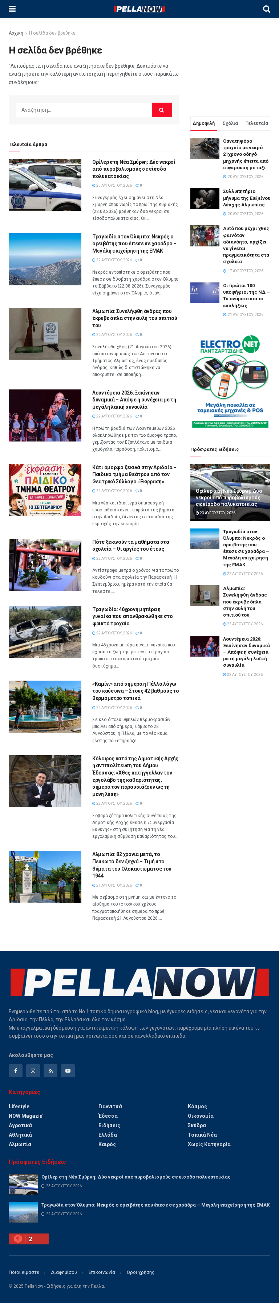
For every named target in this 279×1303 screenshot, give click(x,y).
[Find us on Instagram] (33, 1070)
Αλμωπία (20, 1144)
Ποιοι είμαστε (24, 1272)
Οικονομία (201, 1116)
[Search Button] (266, 9)
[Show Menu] (12, 9)
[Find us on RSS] (50, 1070)
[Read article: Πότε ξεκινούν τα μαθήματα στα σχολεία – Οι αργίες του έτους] (45, 565)
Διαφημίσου (64, 1272)
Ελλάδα (107, 1135)
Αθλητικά (20, 1135)
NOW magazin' (26, 1116)
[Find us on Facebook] (16, 1070)
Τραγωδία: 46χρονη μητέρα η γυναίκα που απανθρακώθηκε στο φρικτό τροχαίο (132, 616)
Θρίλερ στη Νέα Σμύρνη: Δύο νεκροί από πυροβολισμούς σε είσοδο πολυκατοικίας (133, 169)
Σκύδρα (197, 1125)
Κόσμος (197, 1106)
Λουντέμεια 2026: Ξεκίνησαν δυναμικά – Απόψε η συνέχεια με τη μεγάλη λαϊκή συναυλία (134, 400)
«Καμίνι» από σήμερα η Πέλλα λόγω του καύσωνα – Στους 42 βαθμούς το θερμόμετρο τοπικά (135, 691)
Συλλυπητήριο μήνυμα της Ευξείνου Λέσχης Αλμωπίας (246, 198)
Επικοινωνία (102, 1272)
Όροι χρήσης (140, 1272)
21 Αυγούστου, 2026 (114, 885)
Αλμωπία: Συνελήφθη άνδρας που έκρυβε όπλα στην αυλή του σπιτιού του (134, 318)
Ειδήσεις (109, 1125)
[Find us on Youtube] (68, 1070)
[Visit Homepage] (139, 9)
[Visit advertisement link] (230, 381)
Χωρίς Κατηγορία (209, 1144)
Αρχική (16, 33)
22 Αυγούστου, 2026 (114, 260)
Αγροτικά (20, 1125)
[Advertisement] (230, 65)
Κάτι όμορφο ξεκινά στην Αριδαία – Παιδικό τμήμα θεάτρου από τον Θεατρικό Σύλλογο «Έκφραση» (134, 474)
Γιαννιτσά (110, 1106)
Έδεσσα (108, 1116)
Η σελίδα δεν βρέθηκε (52, 33)
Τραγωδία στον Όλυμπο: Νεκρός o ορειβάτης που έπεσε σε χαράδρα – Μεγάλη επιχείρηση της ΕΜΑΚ (134, 244)
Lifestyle (19, 1106)
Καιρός (107, 1144)
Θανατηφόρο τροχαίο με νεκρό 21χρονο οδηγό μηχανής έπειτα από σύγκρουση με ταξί (245, 154)
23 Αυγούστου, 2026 (114, 185)
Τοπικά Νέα (202, 1135)
